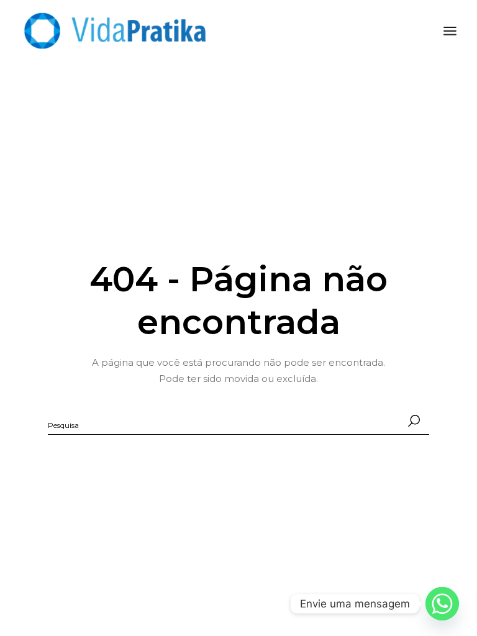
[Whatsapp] (442, 603)
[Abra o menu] (450, 31)
